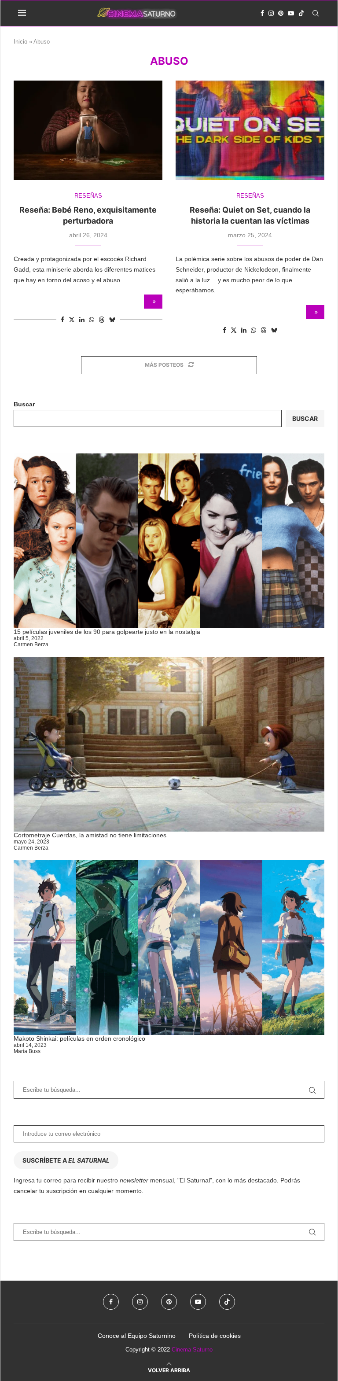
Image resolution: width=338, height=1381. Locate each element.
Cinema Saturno (192, 1349)
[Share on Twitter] (72, 319)
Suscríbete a (66, 1160)
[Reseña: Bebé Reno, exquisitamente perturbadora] (88, 130)
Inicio (20, 41)
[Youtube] (291, 13)
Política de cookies (215, 1335)
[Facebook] (262, 13)
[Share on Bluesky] (112, 319)
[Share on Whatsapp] (91, 319)
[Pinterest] (280, 13)
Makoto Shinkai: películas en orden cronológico (79, 1038)
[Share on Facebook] (62, 319)
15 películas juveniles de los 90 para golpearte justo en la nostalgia (107, 631)
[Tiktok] (301, 13)
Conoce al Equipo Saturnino (137, 1335)
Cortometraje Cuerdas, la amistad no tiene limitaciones (90, 835)
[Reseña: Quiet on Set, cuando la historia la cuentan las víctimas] (250, 130)
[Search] (315, 13)
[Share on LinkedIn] (81, 319)
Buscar (24, 404)
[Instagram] (271, 13)
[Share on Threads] (102, 319)
